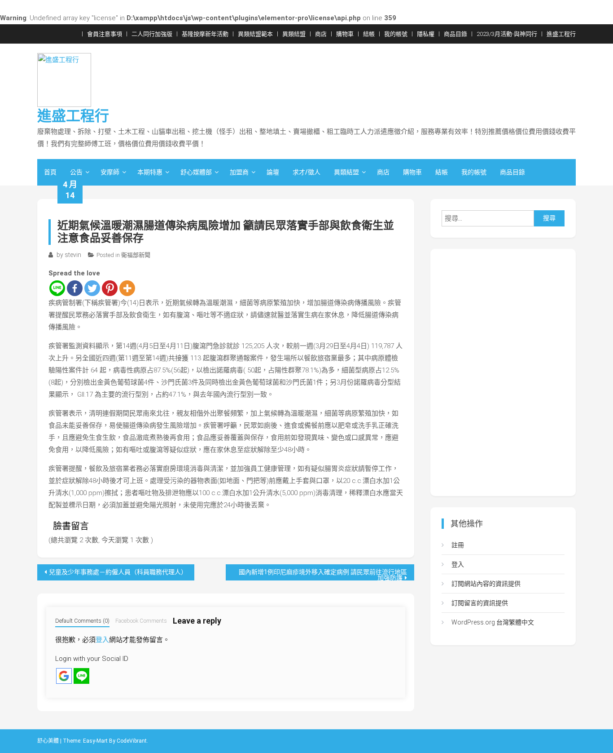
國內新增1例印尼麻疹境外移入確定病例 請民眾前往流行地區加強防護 (323, 574)
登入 (102, 640)
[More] (127, 288)
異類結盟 (294, 34)
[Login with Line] (81, 676)
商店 (321, 34)
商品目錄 (455, 34)
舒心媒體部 (196, 172)
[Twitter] (92, 288)
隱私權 (425, 34)
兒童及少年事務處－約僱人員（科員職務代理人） (118, 572)
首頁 (50, 172)
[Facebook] (75, 288)
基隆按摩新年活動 (205, 34)
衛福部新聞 (135, 255)
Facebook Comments (141, 620)
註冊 (457, 545)
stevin (73, 254)
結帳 (369, 34)
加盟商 (239, 172)
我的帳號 (395, 34)
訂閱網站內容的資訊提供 (486, 583)
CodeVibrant (132, 741)
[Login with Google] (64, 676)
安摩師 (110, 172)
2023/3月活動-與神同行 (507, 34)
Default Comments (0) (82, 620)
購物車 (345, 34)
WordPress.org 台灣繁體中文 (492, 622)
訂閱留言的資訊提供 (479, 603)
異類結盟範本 (255, 34)
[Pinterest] (110, 288)
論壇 (273, 172)
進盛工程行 (561, 34)
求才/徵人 (306, 172)
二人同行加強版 (151, 34)
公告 (76, 172)
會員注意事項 (104, 34)
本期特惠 (149, 172)
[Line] (57, 288)
